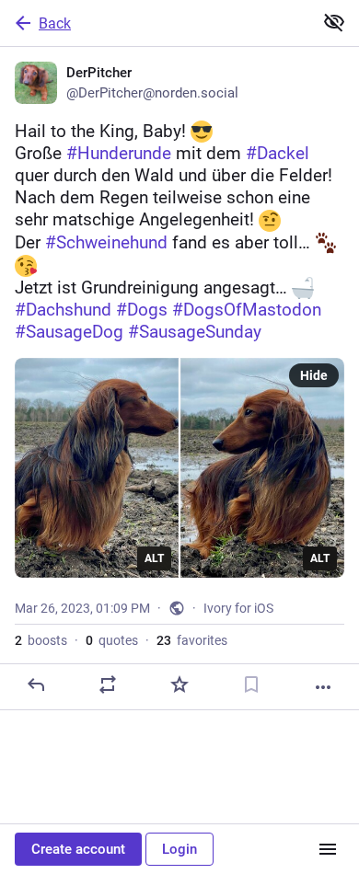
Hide (314, 375)
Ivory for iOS (238, 608)
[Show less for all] (334, 22)
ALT (154, 558)
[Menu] (327, 849)
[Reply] (36, 684)
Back (55, 23)
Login (179, 849)
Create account (78, 849)
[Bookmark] (251, 684)
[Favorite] (179, 684)
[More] (323, 687)
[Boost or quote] (108, 684)
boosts (41, 640)
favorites (191, 640)
